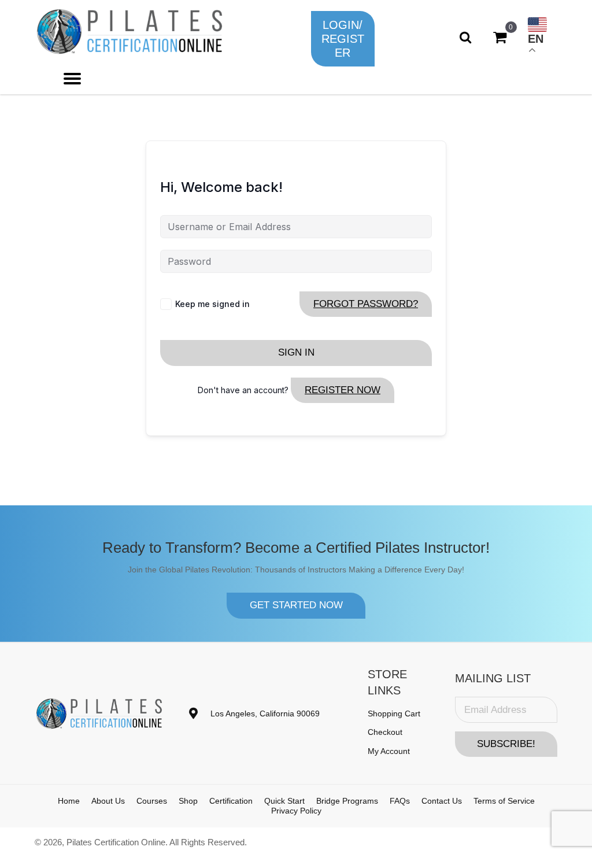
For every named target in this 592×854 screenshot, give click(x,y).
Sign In (296, 352)
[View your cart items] (499, 37)
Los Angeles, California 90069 (265, 713)
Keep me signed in (212, 304)
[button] (343, 38)
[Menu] (72, 78)
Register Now (342, 390)
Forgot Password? (365, 303)
